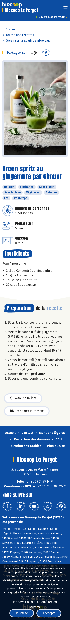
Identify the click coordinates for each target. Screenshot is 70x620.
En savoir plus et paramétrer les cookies (35, 603)
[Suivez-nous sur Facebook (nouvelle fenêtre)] (7, 506)
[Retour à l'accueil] (12, 5)
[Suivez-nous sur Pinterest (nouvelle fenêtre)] (61, 506)
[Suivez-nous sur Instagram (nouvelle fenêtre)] (47, 506)
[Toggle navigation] (65, 9)
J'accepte (48, 613)
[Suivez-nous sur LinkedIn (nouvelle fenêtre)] (20, 506)
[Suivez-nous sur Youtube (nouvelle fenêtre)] (34, 506)
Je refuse (21, 613)
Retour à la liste (25, 398)
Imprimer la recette (30, 411)
